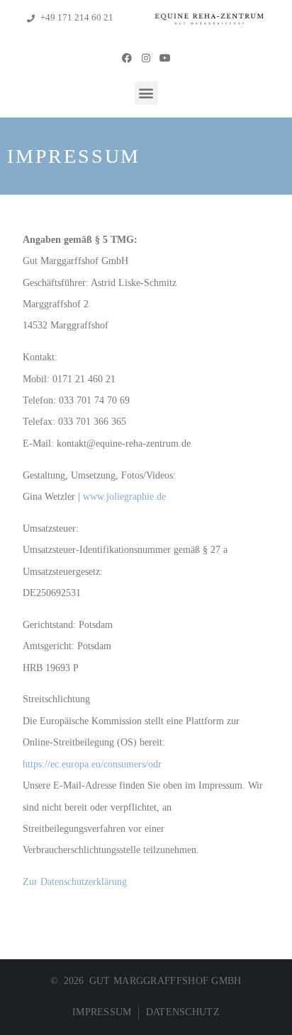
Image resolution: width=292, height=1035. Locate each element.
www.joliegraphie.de (124, 496)
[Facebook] (126, 57)
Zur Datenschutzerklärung (75, 881)
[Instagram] (146, 57)
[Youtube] (165, 57)
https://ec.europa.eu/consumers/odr (92, 764)
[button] (146, 93)
